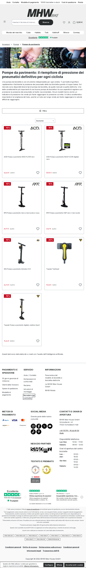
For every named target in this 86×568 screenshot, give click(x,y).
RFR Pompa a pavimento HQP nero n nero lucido (63, 213)
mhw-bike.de (8, 535)
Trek (46, 32)
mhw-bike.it (55, 535)
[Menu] (4, 21)
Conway (76, 32)
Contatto (15, 2)
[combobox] (27, 22)
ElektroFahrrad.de (53, 539)
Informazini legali (34, 551)
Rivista (80, 2)
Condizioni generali (13, 547)
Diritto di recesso (30, 547)
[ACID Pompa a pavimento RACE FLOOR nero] (22, 140)
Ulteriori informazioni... (31, 566)
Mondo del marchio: (14, 32)
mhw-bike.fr (44, 535)
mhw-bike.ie (66, 535)
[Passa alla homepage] (43, 13)
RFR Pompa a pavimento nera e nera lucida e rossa (21, 213)
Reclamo (27, 385)
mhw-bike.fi (29, 539)
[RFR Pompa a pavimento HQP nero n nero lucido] (64, 197)
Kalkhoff (55, 32)
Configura (49, 565)
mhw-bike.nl (77, 535)
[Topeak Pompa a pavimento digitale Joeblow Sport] (22, 309)
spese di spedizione (33, 509)
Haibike (38, 32)
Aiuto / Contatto (30, 375)
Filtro (44, 111)
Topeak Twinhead (52, 269)
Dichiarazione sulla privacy (50, 547)
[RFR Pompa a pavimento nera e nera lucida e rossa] (22, 197)
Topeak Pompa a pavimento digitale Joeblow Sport (22, 325)
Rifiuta (59, 565)
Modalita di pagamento (30, 2)
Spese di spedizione (10, 388)
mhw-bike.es (33, 535)
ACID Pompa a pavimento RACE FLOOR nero (19, 157)
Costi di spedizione (69, 2)
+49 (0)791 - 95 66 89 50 (69, 431)
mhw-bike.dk (41, 539)
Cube (28, 32)
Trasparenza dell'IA (51, 551)
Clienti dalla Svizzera (10, 385)
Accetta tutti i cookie (74, 565)
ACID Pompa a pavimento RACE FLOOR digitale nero (62, 158)
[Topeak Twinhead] (64, 253)
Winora (66, 32)
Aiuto (8, 2)
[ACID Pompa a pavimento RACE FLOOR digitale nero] (64, 140)
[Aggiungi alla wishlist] (37, 172)
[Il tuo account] (69, 22)
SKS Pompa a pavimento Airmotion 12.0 (17, 269)
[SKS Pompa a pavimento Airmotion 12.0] (22, 253)
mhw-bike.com (20, 535)
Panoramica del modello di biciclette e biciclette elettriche (53, 377)
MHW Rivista (50, 390)
